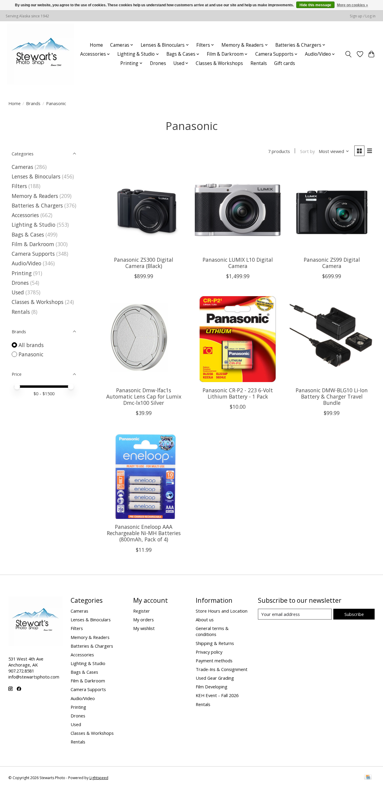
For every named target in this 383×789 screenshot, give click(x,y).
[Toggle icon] (348, 54)
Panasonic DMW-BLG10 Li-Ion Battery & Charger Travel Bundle (332, 396)
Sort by (307, 151)
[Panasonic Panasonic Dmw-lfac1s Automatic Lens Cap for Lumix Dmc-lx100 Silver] (144, 339)
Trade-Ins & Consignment (221, 669)
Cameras (22, 166)
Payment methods (214, 661)
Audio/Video (26, 263)
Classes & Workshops (219, 63)
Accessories (25, 215)
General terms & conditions (212, 631)
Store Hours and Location (221, 611)
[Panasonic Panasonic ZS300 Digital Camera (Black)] (144, 209)
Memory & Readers (35, 195)
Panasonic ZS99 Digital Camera (332, 262)
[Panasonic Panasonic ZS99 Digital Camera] (332, 209)
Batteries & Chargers (37, 205)
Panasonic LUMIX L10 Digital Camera (238, 262)
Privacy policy (209, 652)
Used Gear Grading (215, 678)
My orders (143, 620)
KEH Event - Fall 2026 (217, 695)
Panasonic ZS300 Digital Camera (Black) (143, 262)
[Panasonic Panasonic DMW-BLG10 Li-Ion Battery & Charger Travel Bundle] (332, 339)
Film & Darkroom (33, 244)
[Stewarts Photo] (40, 54)
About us (205, 620)
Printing (22, 273)
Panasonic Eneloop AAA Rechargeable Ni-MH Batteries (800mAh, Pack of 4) (144, 533)
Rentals (258, 63)
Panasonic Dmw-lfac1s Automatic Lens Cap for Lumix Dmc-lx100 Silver (143, 396)
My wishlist (144, 628)
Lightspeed (98, 777)
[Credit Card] (368, 778)
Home (96, 45)
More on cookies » (352, 5)
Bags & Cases (28, 234)
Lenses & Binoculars (36, 176)
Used (18, 292)
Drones (158, 63)
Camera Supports (33, 253)
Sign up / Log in (363, 16)
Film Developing (211, 687)
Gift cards (284, 63)
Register (141, 611)
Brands (33, 103)
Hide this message (315, 5)
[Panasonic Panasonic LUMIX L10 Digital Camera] (238, 209)
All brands (31, 345)
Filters (19, 186)
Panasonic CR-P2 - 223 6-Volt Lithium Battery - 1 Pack (238, 393)
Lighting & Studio (33, 224)
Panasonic (31, 354)
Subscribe (354, 614)
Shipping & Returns (215, 643)
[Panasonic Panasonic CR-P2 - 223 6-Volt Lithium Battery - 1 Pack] (238, 339)
